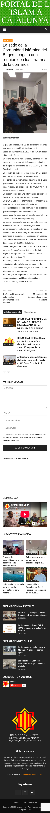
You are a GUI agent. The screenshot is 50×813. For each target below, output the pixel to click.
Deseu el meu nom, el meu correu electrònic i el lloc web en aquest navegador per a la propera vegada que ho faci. (24, 437)
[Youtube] (32, 792)
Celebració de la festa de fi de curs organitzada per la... (35, 560)
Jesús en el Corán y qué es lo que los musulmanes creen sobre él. (13, 298)
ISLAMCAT (10, 69)
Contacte (16, 802)
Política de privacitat (29, 802)
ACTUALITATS (7, 40)
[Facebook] (18, 792)
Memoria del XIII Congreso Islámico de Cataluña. (37, 297)
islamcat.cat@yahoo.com (32, 774)
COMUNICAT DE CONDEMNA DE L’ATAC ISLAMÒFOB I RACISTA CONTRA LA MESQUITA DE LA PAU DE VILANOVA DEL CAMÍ (32, 325)
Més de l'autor (30, 312)
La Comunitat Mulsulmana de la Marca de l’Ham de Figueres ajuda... (31, 650)
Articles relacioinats (12, 312)
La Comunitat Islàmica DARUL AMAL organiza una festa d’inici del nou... (32, 628)
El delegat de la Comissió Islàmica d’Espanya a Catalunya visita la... (31, 663)
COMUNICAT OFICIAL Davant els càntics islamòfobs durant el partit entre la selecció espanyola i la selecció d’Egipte (31, 344)
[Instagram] (25, 792)
